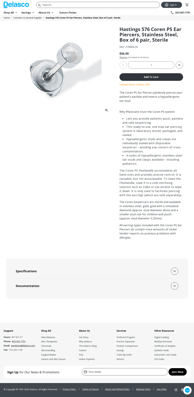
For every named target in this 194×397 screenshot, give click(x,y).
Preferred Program (126, 337)
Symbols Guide (161, 350)
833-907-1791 (19, 341)
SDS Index (159, 359)
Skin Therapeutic (49, 341)
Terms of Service (90, 389)
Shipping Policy (143, 389)
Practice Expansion (126, 341)
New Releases (48, 337)
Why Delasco (85, 341)
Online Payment (87, 359)
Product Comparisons (127, 345)
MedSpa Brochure (163, 341)
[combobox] (98, 5)
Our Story (83, 337)
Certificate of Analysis (165, 345)
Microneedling (48, 350)
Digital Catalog (161, 337)
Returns (120, 359)
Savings (120, 350)
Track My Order (124, 354)
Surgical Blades (48, 354)
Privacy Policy (69, 389)
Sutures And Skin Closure (53, 359)
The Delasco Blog (88, 345)
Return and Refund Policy (117, 389)
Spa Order (162, 389)
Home (7, 18)
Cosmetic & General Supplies (27, 18)
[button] (12, 12)
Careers (83, 350)
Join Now (177, 372)
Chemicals (46, 345)
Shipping (123, 57)
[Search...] (39, 5)
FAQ (81, 354)
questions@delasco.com (23, 345)
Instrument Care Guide (165, 354)
